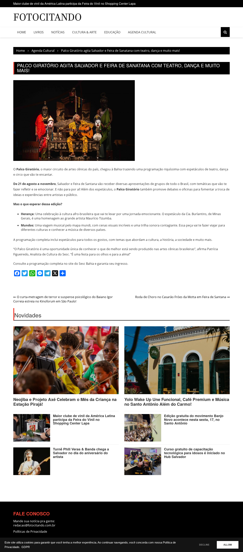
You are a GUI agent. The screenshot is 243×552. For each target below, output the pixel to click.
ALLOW (227, 544)
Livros (39, 32)
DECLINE (204, 544)
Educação (112, 32)
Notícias (58, 32)
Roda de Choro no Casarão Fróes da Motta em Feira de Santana (180, 297)
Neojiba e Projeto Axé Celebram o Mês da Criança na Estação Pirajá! (65, 401)
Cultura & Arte (84, 32)
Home (21, 32)
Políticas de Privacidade (30, 531)
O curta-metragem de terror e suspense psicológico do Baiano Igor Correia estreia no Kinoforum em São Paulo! (63, 299)
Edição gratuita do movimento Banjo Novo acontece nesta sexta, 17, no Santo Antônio (193, 419)
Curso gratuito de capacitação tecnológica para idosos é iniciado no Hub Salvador (194, 453)
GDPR (25, 547)
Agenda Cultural (142, 32)
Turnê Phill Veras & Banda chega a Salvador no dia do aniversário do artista (81, 453)
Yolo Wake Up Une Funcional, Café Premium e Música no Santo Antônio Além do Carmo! (176, 401)
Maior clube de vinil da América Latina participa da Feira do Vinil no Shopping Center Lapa (74, 3)
